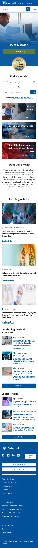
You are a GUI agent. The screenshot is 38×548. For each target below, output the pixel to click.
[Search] (28, 9)
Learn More (17, 51)
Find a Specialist (19, 464)
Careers (5, 529)
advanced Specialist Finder (23, 97)
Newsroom (6, 532)
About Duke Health (8, 525)
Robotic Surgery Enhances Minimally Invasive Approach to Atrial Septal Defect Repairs (24, 417)
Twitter (8, 454)
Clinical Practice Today (10, 483)
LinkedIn (13, 454)
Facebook (3, 454)
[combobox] (14, 9)
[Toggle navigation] (34, 9)
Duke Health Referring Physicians (19, 3)
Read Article (7, 241)
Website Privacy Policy (10, 516)
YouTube (18, 454)
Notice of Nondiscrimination (12, 506)
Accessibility (6, 502)
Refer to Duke (7, 486)
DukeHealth (11, 448)
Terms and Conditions (10, 513)
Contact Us (30, 456)
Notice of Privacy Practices (11, 509)
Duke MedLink (7, 493)
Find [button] (33, 92)
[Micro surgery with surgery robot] (19, 213)
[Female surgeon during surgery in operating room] (19, 294)
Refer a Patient (19, 469)
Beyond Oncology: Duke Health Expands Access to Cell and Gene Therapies (24, 404)
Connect (5, 490)
